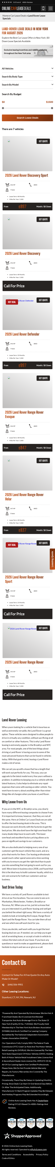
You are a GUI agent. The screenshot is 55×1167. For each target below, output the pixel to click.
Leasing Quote (52, 559)
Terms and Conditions (11, 1154)
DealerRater (43, 1100)
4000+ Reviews (27, 2)
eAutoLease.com (38, 1149)
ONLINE (16, 8)
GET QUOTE (43, 141)
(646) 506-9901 (43, 8)
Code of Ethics (8, 1158)
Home (6, 15)
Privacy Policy (42, 1154)
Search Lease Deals (27, 118)
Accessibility (28, 1154)
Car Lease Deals (18, 15)
